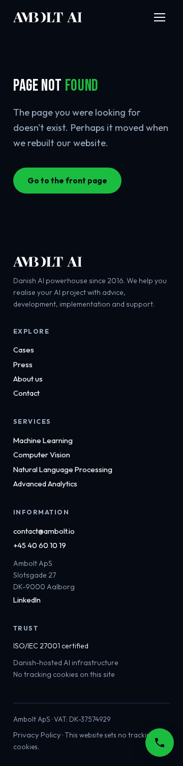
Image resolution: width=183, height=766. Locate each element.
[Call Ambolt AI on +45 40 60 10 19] (159, 742)
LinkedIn (27, 600)
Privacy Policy (37, 735)
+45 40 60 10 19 (39, 545)
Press (23, 364)
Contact (26, 393)
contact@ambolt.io (44, 531)
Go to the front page (67, 180)
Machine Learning (43, 440)
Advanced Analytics (45, 483)
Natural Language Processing (62, 469)
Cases (23, 349)
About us (28, 379)
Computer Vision (41, 454)
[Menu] (159, 17)
